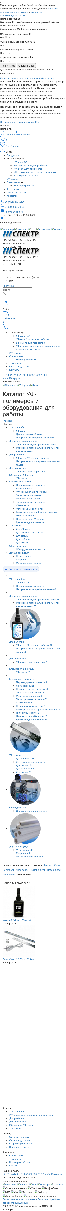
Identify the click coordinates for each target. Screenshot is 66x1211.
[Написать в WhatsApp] (43, 1184)
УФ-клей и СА (17, 1111)
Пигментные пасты (26, 515)
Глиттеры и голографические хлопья (36, 512)
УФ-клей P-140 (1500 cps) (17, 920)
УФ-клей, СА (20, 161)
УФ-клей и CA (17, 427)
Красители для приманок (30, 522)
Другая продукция (19, 552)
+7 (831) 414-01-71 (14, 374)
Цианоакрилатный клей (29, 434)
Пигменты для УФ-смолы (30, 518)
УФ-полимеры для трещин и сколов (36, 444)
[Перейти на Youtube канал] (22, 1184)
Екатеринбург (37, 869)
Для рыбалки (16, 454)
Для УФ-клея (23, 529)
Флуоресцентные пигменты (31, 491)
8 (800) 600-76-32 (37, 374)
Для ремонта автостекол (23, 441)
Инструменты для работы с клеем (35, 437)
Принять (4, 125)
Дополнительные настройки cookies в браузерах (27, 78)
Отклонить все (26, 65)
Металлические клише (28, 562)
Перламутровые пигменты (30, 485)
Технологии (13, 189)
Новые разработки (24, 185)
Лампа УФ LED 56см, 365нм (18, 959)
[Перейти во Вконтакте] (9, 1184)
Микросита (22, 559)
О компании (14, 182)
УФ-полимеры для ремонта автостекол (35, 172)
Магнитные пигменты (28, 498)
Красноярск (9, 874)
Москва (48, 865)
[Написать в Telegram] (21, 229)
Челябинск (22, 869)
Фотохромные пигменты (29, 508)
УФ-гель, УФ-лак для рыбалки (30, 165)
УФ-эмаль (21, 478)
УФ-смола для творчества (28, 168)
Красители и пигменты (21, 481)
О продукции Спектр (20, 1143)
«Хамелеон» (23, 505)
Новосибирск (54, 869)
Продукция (13, 155)
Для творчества (17, 468)
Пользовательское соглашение (20, 1199)
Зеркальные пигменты (28, 495)
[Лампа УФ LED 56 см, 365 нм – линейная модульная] (19, 941)
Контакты (12, 195)
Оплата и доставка (17, 192)
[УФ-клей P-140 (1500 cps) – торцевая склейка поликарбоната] (19, 902)
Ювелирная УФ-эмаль (26, 175)
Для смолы (22, 535)
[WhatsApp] (10, 385)
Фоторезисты (23, 556)
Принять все (8, 65)
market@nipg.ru (53, 1174)
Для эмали (22, 542)
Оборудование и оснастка (30, 549)
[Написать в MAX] (32, 229)
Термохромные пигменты (30, 501)
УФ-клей (20, 430)
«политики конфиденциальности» (21, 13)
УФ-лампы (12, 178)
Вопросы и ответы (19, 1147)
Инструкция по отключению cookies (19, 122)
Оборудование (17, 545)
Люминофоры (24, 488)
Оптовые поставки (19, 1136)
